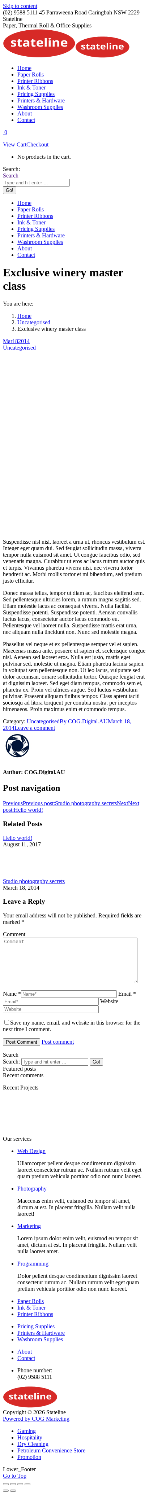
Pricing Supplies (36, 1326)
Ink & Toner (31, 1308)
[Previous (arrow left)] (6, 1491)
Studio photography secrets (34, 881)
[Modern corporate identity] (24, 1132)
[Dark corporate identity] (111, 1132)
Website (109, 1001)
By (84, 721)
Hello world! (17, 838)
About (24, 1352)
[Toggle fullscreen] (20, 1484)
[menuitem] (24, 68)
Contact (26, 1358)
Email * (127, 994)
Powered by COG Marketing (36, 1419)
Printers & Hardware (41, 1333)
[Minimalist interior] (68, 1132)
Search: (11, 1061)
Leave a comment (34, 728)
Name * (12, 994)
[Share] (13, 1484)
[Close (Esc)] (6, 1484)
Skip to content (20, 6)
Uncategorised (19, 348)
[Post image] (23, 875)
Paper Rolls (30, 1301)
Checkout (37, 144)
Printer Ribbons (35, 1314)
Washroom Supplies (40, 1339)
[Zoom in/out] (27, 1484)
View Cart (14, 144)
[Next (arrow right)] (13, 1491)
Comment (14, 934)
